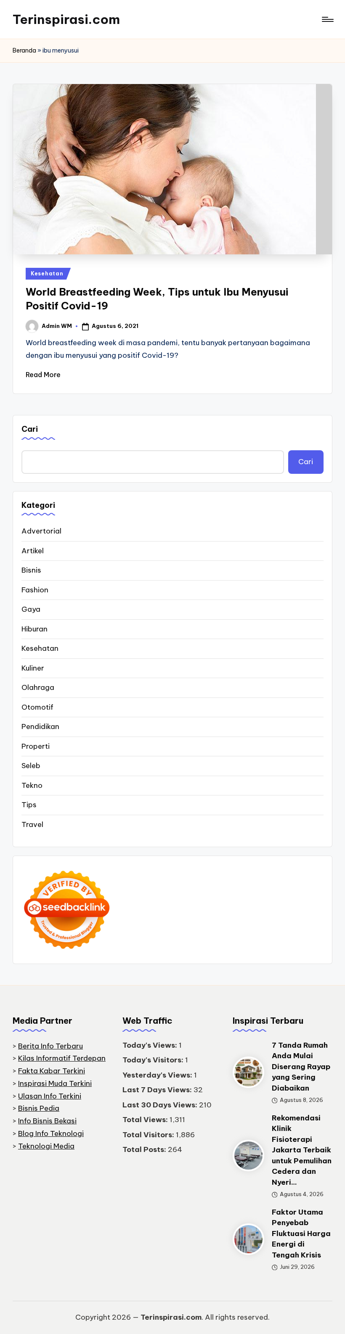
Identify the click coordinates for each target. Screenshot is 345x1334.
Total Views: (146, 1119)
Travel (32, 824)
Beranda (24, 50)
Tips (29, 804)
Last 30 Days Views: (160, 1104)
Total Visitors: (149, 1134)
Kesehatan (47, 273)
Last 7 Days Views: (158, 1089)
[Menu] (327, 19)
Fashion (34, 589)
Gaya (30, 609)
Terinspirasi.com (66, 19)
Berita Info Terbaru (50, 1046)
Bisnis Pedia (38, 1108)
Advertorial (41, 531)
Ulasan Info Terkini (49, 1096)
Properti (35, 746)
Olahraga (37, 687)
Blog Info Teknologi (51, 1133)
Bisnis (31, 570)
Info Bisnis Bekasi (47, 1120)
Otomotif (37, 707)
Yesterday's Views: (158, 1075)
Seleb (30, 765)
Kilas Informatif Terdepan (62, 1058)
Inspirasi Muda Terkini (55, 1083)
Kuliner (32, 668)
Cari (29, 429)
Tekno (31, 785)
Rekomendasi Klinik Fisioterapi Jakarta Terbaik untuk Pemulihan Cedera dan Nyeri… (302, 1150)
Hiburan (34, 629)
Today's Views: (150, 1045)
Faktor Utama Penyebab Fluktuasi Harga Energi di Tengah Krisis (301, 1233)
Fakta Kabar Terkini (51, 1070)
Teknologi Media (46, 1146)
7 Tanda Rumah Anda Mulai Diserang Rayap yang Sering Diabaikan (301, 1067)
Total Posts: (145, 1149)
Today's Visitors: (153, 1060)
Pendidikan (40, 726)
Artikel (32, 550)
